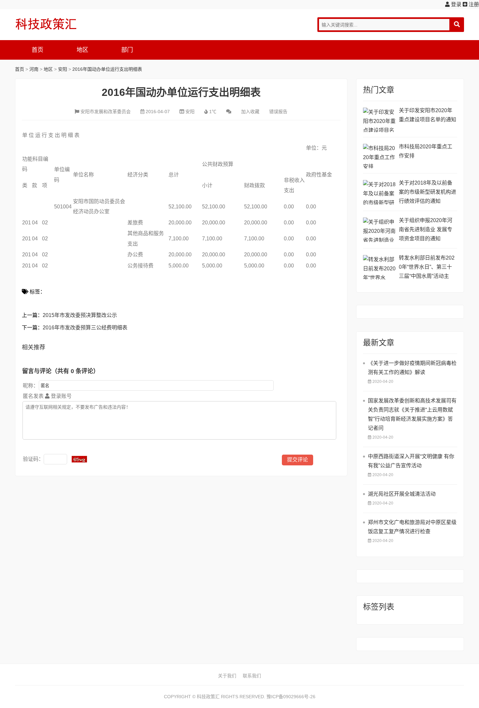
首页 (37, 50)
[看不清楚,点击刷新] (79, 459)
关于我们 (227, 675)
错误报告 (278, 111)
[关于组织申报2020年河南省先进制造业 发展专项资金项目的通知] (379, 230)
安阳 (62, 69)
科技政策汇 (46, 23)
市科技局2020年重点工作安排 (425, 151)
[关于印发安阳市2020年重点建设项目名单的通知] (379, 120)
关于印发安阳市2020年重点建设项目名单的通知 (427, 115)
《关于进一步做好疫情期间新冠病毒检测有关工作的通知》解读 (412, 367)
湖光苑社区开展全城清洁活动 (402, 494)
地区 (82, 50)
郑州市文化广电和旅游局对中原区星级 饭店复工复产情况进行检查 (412, 527)
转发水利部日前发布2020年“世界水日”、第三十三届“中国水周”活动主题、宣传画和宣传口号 (427, 268)
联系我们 (252, 675)
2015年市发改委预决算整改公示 (80, 315)
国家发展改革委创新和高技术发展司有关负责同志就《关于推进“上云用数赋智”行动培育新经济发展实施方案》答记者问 (412, 414)
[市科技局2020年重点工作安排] (379, 156)
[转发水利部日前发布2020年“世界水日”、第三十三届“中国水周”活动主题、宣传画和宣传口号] (379, 267)
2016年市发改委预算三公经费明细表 (85, 327)
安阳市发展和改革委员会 (105, 111)
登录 (455, 4)
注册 (473, 4)
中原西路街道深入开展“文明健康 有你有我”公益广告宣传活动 (411, 461)
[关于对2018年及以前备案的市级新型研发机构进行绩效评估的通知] (379, 192)
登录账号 (61, 396)
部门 (127, 50)
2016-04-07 (158, 111)
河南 (33, 69)
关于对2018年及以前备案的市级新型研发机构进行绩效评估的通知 (427, 192)
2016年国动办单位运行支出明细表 (107, 69)
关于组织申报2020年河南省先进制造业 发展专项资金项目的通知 (425, 229)
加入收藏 (250, 111)
